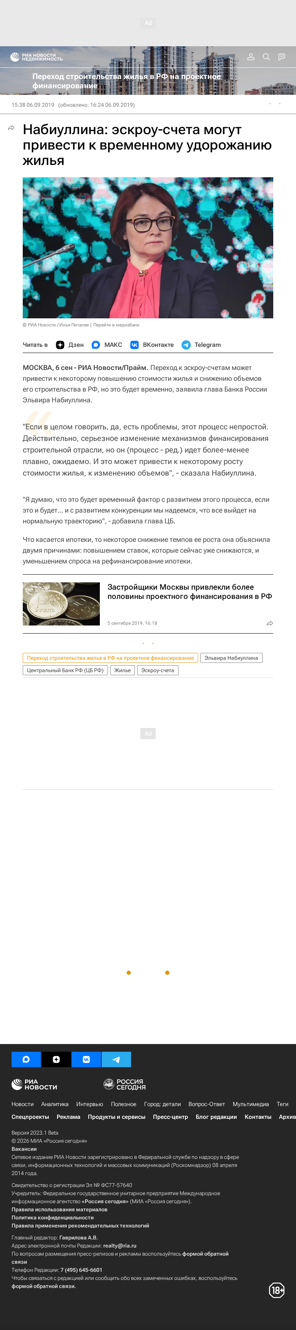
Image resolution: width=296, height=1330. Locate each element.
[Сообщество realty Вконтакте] (86, 1059)
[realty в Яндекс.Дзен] (56, 1059)
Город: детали (162, 1104)
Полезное (123, 1104)
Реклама (68, 1116)
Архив (287, 1116)
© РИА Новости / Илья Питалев (56, 325)
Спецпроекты (30, 1116)
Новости (23, 1104)
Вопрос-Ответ (206, 1104)
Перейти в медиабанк (116, 325)
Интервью (89, 1104)
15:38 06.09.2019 (33, 105)
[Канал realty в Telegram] (116, 1059)
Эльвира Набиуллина (231, 658)
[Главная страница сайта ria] (12, 57)
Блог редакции (216, 1116)
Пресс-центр (170, 1116)
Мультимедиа (251, 1104)
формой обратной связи (43, 1286)
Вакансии (24, 1149)
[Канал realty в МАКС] (26, 1059)
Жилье (122, 670)
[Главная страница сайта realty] (50, 57)
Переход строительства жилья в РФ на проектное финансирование (110, 658)
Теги (282, 1104)
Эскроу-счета (157, 670)
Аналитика (55, 1104)
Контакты (258, 1116)
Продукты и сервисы (116, 1116)
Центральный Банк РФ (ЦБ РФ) (65, 670)
